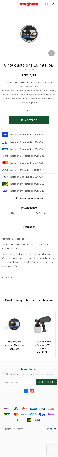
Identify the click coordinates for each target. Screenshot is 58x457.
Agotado (31, 120)
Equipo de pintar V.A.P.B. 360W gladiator (42, 345)
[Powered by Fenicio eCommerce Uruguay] (51, 428)
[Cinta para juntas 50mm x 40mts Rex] (14, 324)
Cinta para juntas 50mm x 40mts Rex (14, 343)
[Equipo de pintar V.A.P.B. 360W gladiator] (42, 324)
